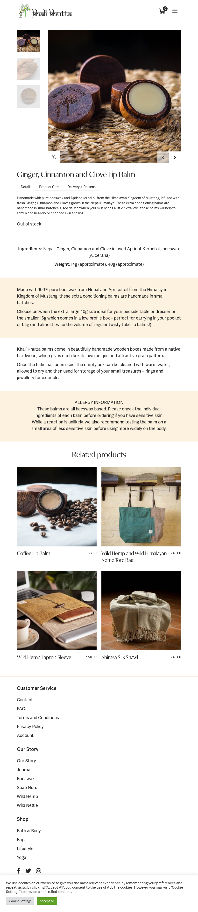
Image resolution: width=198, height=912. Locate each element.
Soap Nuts (27, 787)
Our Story (26, 760)
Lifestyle (25, 848)
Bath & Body (29, 830)
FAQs (22, 708)
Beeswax (26, 778)
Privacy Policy (30, 726)
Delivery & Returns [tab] (81, 186)
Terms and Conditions (38, 717)
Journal (24, 769)
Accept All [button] (47, 901)
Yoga (21, 857)
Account (25, 735)
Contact (25, 699)
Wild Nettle (27, 805)
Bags (22, 839)
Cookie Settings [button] (20, 901)
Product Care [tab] (49, 186)
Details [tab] (26, 186)
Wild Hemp (27, 796)
